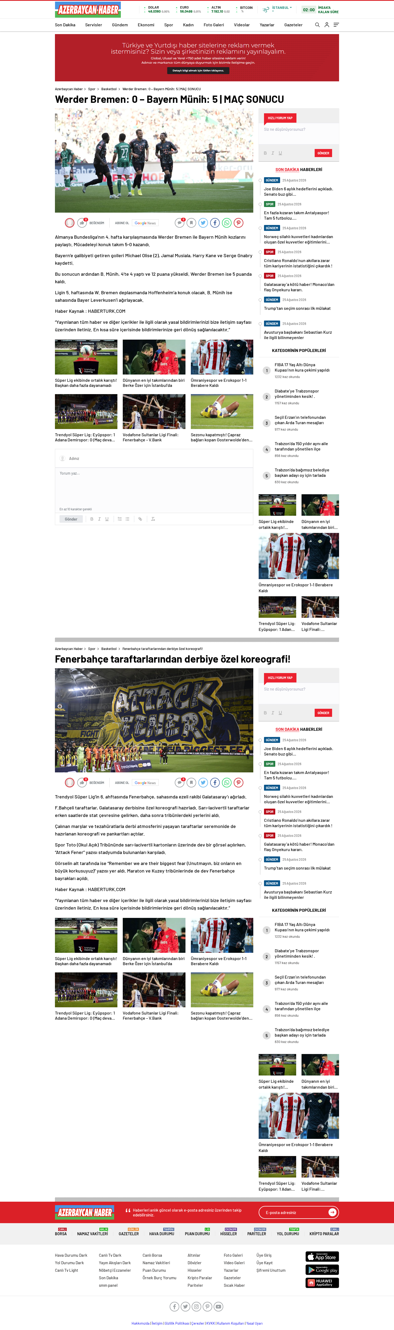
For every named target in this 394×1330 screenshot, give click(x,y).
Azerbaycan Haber (69, 89)
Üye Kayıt (265, 1262)
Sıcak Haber (234, 1285)
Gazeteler (293, 24)
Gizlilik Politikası (177, 1323)
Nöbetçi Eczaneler (115, 1270)
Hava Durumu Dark (71, 1255)
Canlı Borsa (152, 1255)
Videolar (242, 24)
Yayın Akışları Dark (115, 1262)
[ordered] (120, 519)
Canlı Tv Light (66, 1270)
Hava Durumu (161, 1232)
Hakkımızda (141, 1323)
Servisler (93, 24)
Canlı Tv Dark (110, 1255)
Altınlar (194, 1255)
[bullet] (127, 519)
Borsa (61, 1232)
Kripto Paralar (324, 1232)
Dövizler (195, 1262)
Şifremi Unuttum (271, 1270)
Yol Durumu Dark (69, 1262)
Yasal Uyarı (254, 1323)
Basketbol (109, 89)
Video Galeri (234, 1262)
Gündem (120, 24)
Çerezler (197, 1323)
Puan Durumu (197, 1232)
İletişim (157, 1323)
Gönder (71, 519)
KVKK (210, 1323)
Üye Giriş (264, 1255)
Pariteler (256, 1232)
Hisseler (228, 1232)
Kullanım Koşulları (230, 1323)
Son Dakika (65, 24)
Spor (168, 24)
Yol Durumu (288, 1232)
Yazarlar (267, 24)
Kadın (188, 24)
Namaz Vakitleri (92, 1232)
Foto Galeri (214, 24)
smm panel (108, 1285)
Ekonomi (146, 24)
